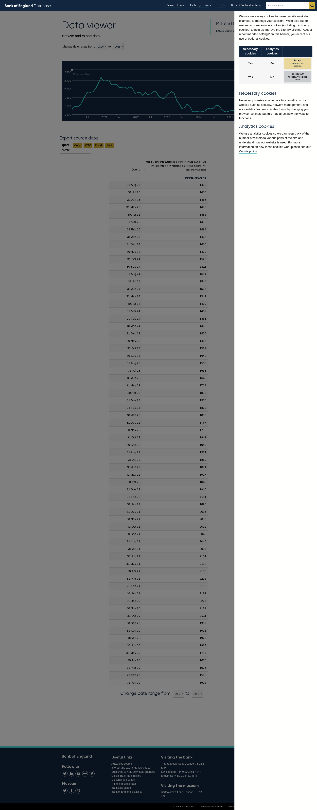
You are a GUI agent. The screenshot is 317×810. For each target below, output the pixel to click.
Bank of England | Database (28, 5)
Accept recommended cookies (297, 63)
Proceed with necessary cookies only (297, 76)
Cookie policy (248, 151)
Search (312, 5)
